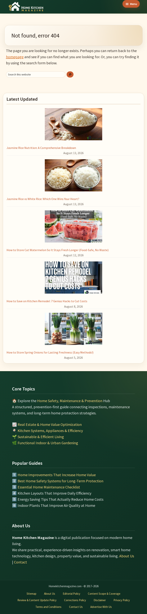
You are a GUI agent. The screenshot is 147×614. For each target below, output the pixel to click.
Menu (133, 4)
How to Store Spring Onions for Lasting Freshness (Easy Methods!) (50, 352)
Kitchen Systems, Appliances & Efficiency (50, 430)
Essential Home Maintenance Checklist (49, 487)
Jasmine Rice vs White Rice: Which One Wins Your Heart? (43, 199)
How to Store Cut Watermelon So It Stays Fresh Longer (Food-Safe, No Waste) (58, 250)
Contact (20, 562)
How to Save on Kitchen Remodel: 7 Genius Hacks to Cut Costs (47, 301)
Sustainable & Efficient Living (41, 436)
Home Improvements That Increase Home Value (57, 474)
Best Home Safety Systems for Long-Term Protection (60, 480)
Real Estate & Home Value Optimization (50, 424)
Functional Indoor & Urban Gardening (48, 442)
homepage (15, 56)
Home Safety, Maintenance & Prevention (69, 400)
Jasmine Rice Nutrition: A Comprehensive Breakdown (41, 148)
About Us (126, 556)
